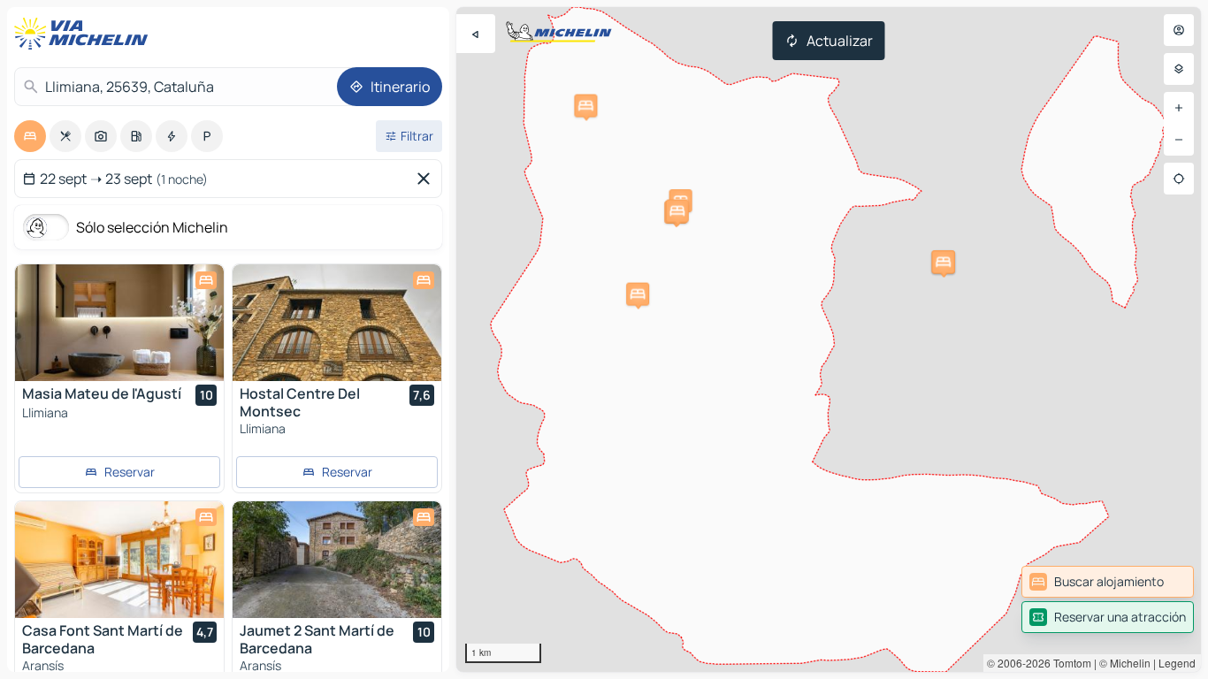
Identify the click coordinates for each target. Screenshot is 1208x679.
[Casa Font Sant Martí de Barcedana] (119, 559)
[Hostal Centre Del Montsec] (337, 322)
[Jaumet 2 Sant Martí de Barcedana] (337, 559)
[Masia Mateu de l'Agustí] (119, 322)
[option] (30, 136)
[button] (585, 106)
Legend (1177, 662)
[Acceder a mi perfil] (1179, 30)
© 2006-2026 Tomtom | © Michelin (1069, 662)
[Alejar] (1179, 140)
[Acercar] (1179, 108)
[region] (828, 339)
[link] (1107, 582)
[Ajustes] (1179, 69)
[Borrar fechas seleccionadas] (427, 178)
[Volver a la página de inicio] (85, 33)
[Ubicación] (1179, 179)
